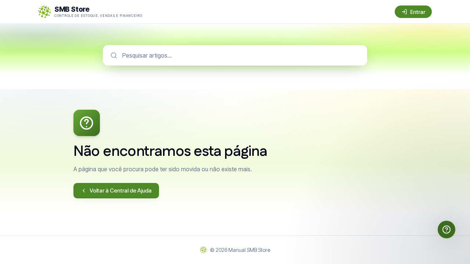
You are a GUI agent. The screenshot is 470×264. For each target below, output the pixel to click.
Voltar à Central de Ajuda (121, 190)
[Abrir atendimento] (446, 229)
